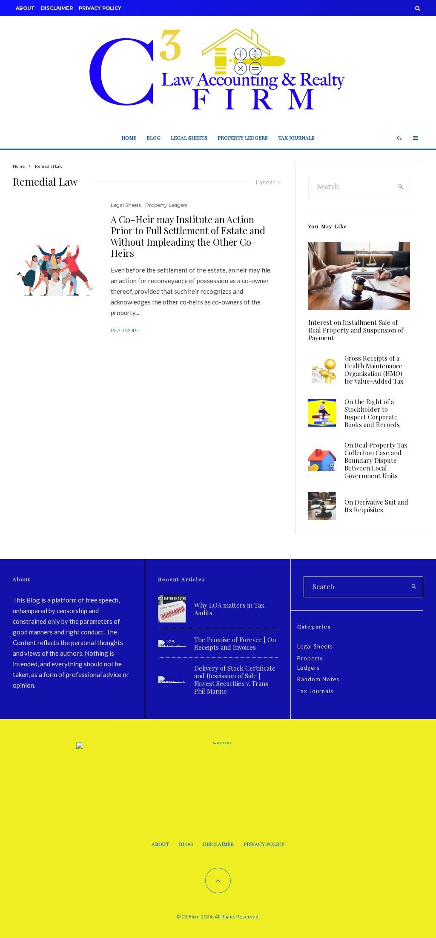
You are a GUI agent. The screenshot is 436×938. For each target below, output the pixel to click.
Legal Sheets (189, 137)
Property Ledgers (243, 137)
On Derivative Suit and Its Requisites (376, 505)
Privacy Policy (100, 8)
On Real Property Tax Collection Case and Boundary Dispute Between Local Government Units (375, 460)
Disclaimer (57, 8)
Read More (125, 330)
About (25, 8)
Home (128, 137)
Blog (153, 137)
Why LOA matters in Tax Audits (229, 609)
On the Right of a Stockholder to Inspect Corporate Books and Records (372, 413)
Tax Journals (296, 137)
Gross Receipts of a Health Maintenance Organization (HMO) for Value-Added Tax (374, 369)
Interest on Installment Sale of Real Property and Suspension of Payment (355, 329)
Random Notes (318, 679)
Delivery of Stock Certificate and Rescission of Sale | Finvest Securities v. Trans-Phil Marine (234, 679)
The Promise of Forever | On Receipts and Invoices (235, 643)
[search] (401, 186)
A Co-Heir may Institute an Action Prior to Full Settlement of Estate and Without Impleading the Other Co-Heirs (188, 236)
